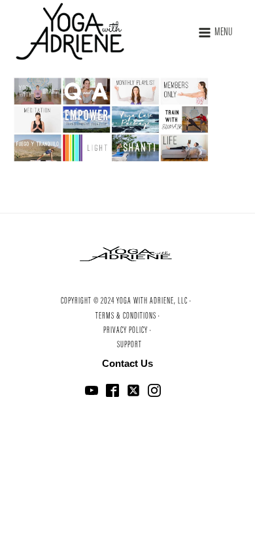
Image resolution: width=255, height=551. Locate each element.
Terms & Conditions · (127, 316)
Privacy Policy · (127, 331)
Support (129, 345)
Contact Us (127, 363)
